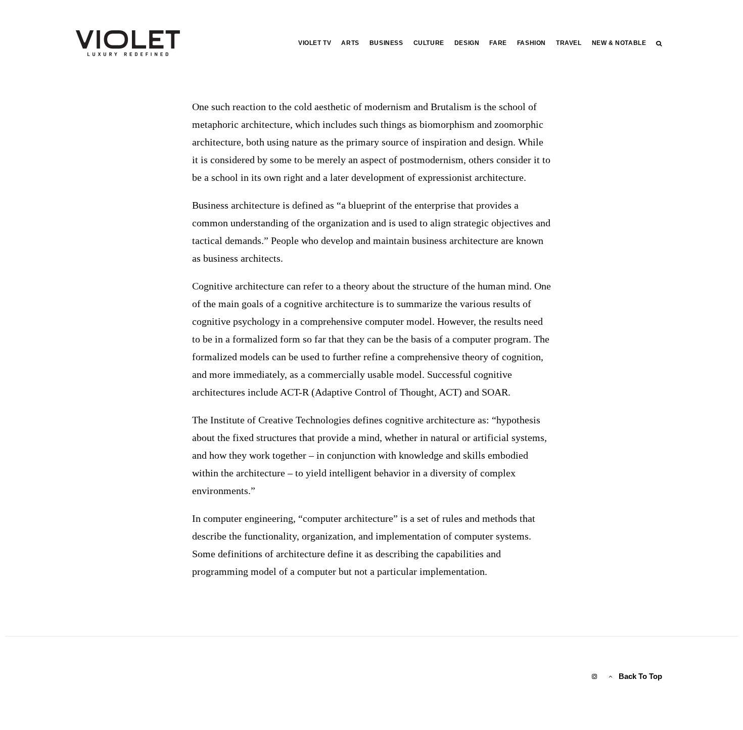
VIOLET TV (314, 42)
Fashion (531, 42)
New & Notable (619, 42)
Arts (350, 42)
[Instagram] (594, 676)
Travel (569, 42)
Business (386, 42)
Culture (428, 42)
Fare (497, 42)
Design (467, 42)
